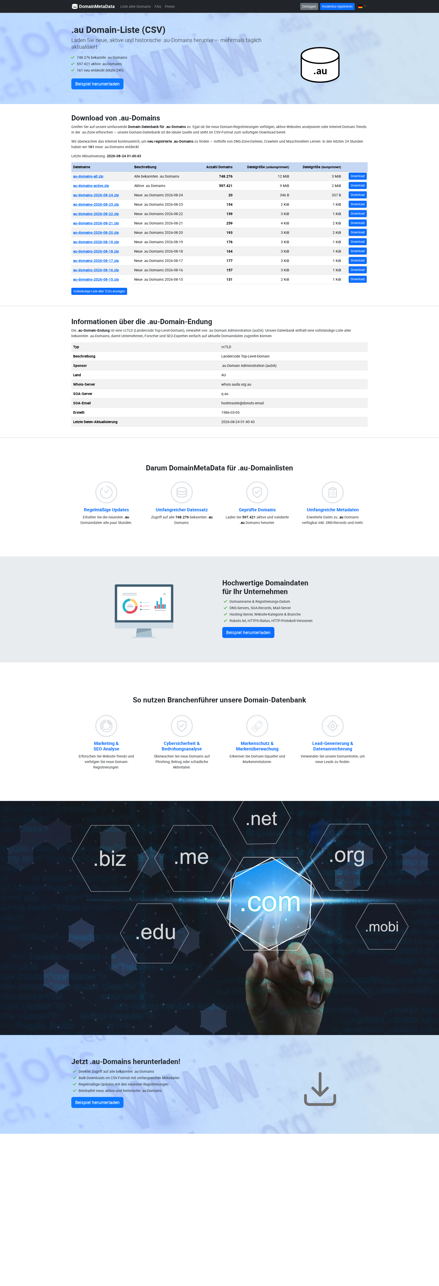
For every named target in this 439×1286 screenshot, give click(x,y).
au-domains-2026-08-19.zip (96, 241)
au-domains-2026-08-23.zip (96, 204)
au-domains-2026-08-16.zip (96, 269)
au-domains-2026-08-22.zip (96, 213)
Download (358, 176)
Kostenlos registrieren (337, 6)
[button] (362, 6)
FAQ (158, 6)
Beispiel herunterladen (97, 84)
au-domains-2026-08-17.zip (96, 260)
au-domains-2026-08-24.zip (96, 194)
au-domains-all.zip (88, 176)
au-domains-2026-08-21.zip (96, 223)
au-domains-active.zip (91, 185)
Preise (170, 6)
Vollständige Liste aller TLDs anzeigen (99, 291)
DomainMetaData (97, 6)
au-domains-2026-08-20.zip (96, 232)
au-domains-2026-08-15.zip (96, 279)
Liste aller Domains (135, 6)
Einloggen (309, 6)
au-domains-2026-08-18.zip (96, 251)
